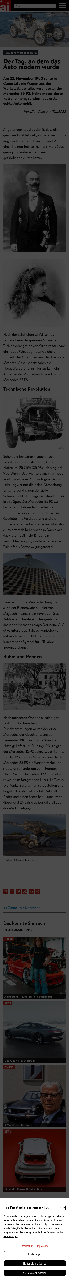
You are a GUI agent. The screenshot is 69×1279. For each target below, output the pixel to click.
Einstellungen (34, 1254)
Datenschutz (27, 1246)
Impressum (42, 1246)
